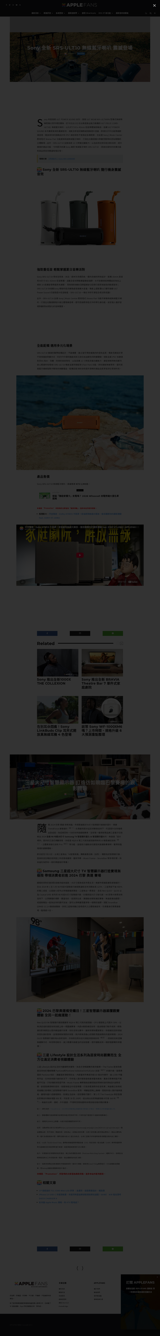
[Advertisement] (80, 668)
